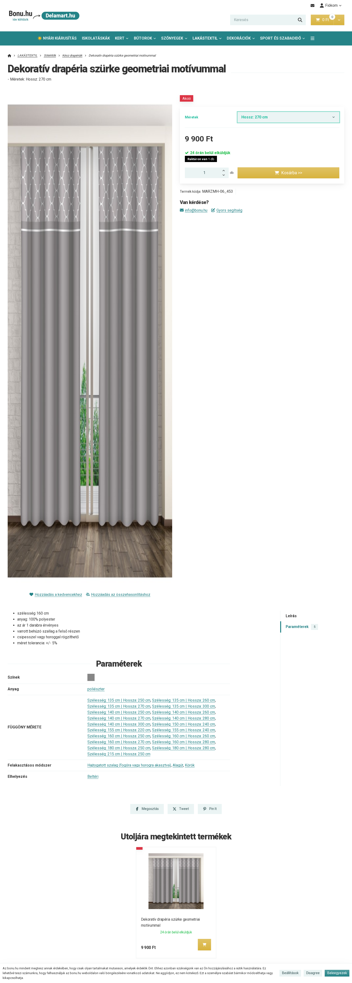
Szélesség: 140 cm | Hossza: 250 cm (118, 712)
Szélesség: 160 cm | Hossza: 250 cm (118, 736)
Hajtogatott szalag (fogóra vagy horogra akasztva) (129, 765)
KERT (120, 38)
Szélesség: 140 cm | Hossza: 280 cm (183, 718)
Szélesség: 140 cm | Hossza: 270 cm (118, 718)
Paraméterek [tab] (300, 626)
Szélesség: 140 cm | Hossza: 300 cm (118, 724)
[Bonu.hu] (44, 15)
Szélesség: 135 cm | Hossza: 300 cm (183, 706)
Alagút (178, 765)
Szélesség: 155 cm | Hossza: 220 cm (118, 730)
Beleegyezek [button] (337, 973)
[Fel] (225, 170)
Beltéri (92, 776)
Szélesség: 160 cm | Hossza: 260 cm (183, 736)
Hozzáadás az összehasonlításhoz (120, 594)
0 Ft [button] (328, 19)
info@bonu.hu (196, 210)
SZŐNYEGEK (172, 38)
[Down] (225, 175)
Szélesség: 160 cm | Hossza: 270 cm (118, 742)
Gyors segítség (229, 210)
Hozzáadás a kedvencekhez (58, 594)
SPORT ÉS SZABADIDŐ (280, 38)
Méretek (191, 117)
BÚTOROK (143, 38)
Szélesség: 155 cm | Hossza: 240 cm (183, 730)
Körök (190, 765)
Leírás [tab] (291, 616)
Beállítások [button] (290, 973)
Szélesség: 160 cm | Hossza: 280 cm (183, 742)
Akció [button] (186, 98)
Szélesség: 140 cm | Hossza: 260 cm (183, 712)
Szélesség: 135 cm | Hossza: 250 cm (118, 700)
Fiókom (331, 5)
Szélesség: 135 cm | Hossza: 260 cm (183, 700)
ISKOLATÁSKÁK (96, 38)
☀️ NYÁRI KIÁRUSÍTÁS (57, 38)
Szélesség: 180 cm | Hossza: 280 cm (183, 748)
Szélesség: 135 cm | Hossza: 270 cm (118, 706)
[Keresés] (300, 20)
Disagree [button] (313, 973)
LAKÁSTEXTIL (205, 38)
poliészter (96, 689)
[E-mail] (312, 5)
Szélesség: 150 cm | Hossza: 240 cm (183, 724)
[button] (339, 20)
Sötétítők (50, 55)
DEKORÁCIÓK (239, 38)
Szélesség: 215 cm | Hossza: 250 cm (118, 754)
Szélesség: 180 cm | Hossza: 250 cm (118, 748)
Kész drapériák (72, 55)
